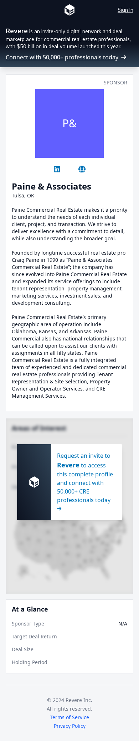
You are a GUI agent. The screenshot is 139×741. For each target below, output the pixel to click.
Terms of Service (69, 717)
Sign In (125, 10)
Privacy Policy (70, 725)
